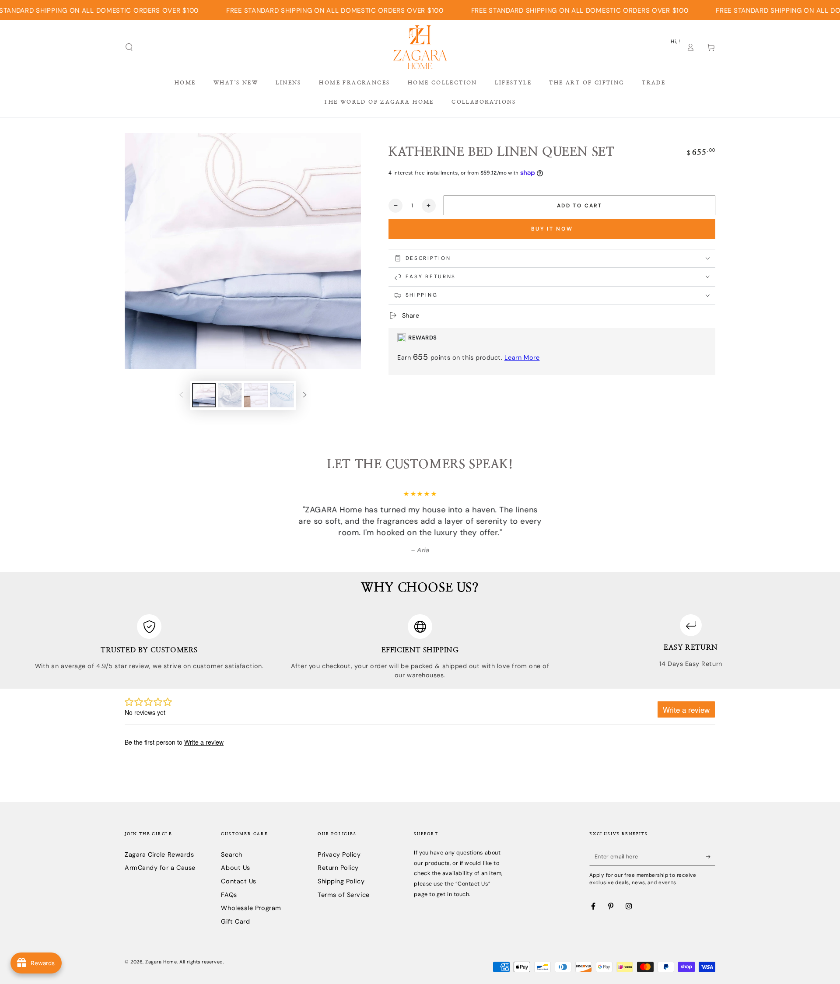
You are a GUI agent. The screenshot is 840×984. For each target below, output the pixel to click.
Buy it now (552, 228)
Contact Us (238, 881)
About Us (235, 868)
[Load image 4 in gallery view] (282, 395)
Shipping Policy (341, 881)
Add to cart (579, 205)
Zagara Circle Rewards (159, 854)
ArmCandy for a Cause (160, 868)
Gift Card (235, 921)
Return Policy (338, 868)
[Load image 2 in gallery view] (230, 395)
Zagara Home (161, 962)
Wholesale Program (251, 908)
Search (231, 854)
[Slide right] (305, 395)
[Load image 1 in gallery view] (204, 395)
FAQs (229, 895)
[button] (129, 47)
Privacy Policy (339, 854)
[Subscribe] (710, 856)
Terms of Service (344, 895)
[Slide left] (181, 395)
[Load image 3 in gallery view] (256, 395)
